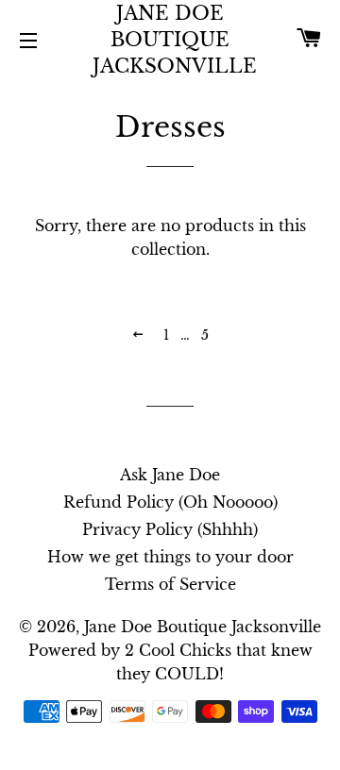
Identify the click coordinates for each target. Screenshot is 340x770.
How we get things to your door (170, 556)
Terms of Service (170, 584)
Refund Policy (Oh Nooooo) (170, 502)
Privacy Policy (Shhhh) (170, 529)
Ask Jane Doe (170, 474)
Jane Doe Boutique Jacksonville (170, 39)
